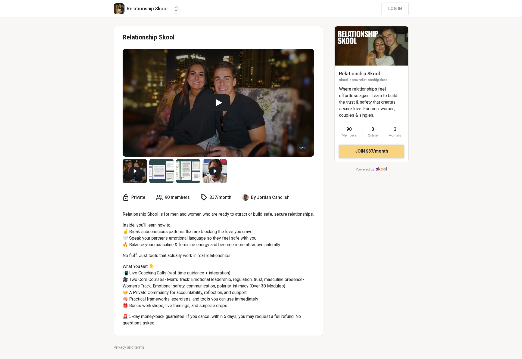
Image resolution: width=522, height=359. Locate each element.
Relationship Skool (359, 73)
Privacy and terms (129, 347)
